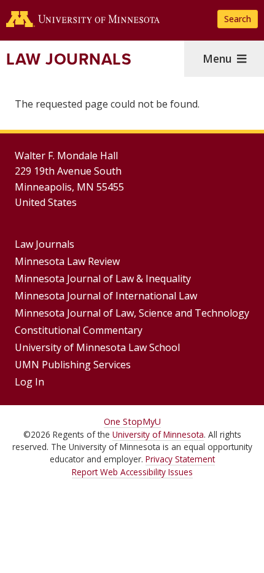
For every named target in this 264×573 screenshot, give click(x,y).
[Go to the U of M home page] (83, 19)
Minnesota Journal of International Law (106, 295)
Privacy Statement (180, 459)
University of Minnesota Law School (97, 347)
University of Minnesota (158, 434)
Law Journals (68, 59)
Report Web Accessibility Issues (132, 472)
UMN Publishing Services (73, 364)
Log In (29, 382)
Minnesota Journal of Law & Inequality (103, 278)
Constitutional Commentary (78, 330)
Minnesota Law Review (67, 261)
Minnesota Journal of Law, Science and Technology (132, 313)
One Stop (123, 421)
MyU (151, 421)
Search (237, 19)
